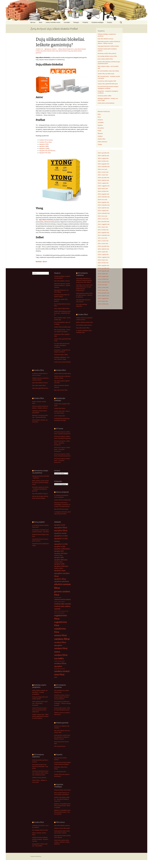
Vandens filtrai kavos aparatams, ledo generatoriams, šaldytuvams (39, 709)
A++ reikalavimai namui (60, 771)
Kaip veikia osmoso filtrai (82, 328)
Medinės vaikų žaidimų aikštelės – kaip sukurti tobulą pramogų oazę (62, 799)
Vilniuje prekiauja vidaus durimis (62, 790)
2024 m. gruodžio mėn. (103, 177)
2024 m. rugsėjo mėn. (103, 183)
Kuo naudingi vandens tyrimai (84, 325)
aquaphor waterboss (61, 581)
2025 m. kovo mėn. (102, 169)
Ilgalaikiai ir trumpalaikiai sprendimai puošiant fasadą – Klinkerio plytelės (62, 805)
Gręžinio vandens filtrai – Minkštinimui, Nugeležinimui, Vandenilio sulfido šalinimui (40, 716)
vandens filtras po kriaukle (59, 668)
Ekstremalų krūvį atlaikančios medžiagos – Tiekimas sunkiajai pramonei (62, 703)
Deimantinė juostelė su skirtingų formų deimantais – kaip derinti (40, 766)
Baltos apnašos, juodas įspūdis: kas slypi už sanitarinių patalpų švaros (40, 482)
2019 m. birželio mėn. (103, 279)
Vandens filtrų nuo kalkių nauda (106, 73)
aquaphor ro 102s (61, 544)
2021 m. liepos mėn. (103, 227)
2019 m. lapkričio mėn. (103, 271)
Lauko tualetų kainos (59, 415)
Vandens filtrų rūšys (45, 142)
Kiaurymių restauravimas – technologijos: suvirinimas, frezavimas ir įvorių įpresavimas (62, 504)
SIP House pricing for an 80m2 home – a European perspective (62, 460)
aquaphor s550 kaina (60, 553)
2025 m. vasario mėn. (103, 172)
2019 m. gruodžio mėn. (103, 268)
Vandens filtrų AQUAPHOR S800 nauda (108, 84)
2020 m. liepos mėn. (103, 260)
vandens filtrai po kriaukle (59, 661)
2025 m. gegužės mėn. (103, 164)
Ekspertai (59, 754)
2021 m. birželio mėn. (103, 230)
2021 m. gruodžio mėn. (103, 221)
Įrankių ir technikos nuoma (53, 22)
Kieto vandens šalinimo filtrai (105, 59)
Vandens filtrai (101, 139)
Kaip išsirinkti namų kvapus (61, 509)
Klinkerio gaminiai (62, 723)
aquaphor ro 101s (61, 536)
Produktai (85, 22)
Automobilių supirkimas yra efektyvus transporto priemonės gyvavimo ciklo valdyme (84, 280)
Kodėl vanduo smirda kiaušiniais (106, 103)
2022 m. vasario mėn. (103, 219)
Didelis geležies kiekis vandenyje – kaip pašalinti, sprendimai (40, 703)
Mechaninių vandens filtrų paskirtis (107, 53)
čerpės (55, 677)
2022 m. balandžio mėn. (104, 213)
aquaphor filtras (60, 530)
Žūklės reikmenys (102, 141)
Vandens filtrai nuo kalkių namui (62, 373)
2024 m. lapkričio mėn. (103, 180)
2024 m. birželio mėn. (103, 191)
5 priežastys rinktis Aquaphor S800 (107, 81)
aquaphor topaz (60, 570)
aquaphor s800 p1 (58, 562)
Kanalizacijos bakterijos (59, 399)
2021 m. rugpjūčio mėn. (104, 224)
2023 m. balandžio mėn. (104, 205)
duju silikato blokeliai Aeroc (67, 49)
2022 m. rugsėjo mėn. (103, 210)
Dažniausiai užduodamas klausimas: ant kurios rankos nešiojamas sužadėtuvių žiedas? (40, 773)
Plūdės (99, 130)
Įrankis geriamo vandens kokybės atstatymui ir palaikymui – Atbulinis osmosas (62, 737)
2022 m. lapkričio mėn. (103, 208)
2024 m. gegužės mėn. (103, 194)
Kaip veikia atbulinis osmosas (105, 39)
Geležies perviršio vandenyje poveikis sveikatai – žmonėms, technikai (40, 839)
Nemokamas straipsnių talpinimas (40, 471)
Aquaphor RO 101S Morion (47, 150)
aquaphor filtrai (60, 527)
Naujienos (48, 49)
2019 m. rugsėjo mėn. (103, 276)
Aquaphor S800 (43, 146)
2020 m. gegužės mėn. (103, 265)
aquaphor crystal (59, 525)
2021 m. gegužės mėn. (103, 232)
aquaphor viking (60, 579)
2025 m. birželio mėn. (103, 161)
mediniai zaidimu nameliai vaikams (61, 611)
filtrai (57, 588)
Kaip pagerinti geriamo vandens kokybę (108, 46)
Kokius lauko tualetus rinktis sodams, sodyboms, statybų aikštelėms (62, 842)
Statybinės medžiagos (97, 22)
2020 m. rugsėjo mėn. (103, 254)
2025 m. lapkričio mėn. (103, 155)
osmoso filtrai (60, 635)
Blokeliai (39, 261)
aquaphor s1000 (59, 564)
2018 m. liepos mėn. (103, 301)
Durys (99, 117)
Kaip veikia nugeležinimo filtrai (40, 388)
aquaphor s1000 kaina (61, 566)
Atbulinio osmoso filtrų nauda (62, 828)
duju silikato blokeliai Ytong (63, 51)
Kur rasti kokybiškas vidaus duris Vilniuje (108, 71)
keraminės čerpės (57, 597)
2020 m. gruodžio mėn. (103, 246)
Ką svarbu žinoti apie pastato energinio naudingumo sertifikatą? (62, 345)
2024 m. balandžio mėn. (104, 197)
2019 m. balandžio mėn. (104, 282)
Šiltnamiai (100, 133)
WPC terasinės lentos (59, 746)
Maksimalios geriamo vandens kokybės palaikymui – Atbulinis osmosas (62, 285)
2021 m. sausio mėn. (103, 243)
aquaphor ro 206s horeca (62, 549)
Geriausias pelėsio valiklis (104, 95)
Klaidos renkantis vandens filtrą (84, 322)
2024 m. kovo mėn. (102, 199)
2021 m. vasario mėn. (103, 241)
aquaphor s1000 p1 (58, 568)
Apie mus (32, 22)
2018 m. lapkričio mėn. (103, 295)
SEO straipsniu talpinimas (82, 274)
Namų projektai (39, 522)
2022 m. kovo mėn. (102, 216)
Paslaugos (76, 22)
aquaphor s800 (59, 557)
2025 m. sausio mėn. (103, 175)
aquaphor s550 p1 (58, 555)
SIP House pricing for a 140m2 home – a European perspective (62, 443)
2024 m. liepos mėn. (103, 188)
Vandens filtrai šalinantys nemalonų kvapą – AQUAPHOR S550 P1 (62, 313)
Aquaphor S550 (43, 144)
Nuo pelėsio (101, 128)
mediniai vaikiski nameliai (59, 601)
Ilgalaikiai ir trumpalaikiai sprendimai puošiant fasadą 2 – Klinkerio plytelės (62, 812)
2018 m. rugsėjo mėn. (103, 298)
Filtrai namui (60, 822)
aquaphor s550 (59, 551)
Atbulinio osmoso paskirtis (39, 777)
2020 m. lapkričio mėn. (103, 249)
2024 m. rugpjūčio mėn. (104, 186)
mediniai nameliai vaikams (62, 599)
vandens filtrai (62, 639)
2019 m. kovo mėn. (102, 284)
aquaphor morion (60, 533)
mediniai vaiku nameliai (62, 604)
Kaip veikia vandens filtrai (39, 385)
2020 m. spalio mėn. (103, 251)
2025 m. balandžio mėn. (104, 166)
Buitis (40, 22)
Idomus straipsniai (62, 492)
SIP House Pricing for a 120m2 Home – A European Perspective (62, 449)
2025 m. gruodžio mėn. (103, 153)
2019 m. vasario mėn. (103, 287)
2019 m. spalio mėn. (103, 273)
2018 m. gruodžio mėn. (103, 293)
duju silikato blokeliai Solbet (48, 51)
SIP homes (59, 428)
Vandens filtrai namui (45, 140)
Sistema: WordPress (35, 856)
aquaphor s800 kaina (60, 560)
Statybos (109, 22)
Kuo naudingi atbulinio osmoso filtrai (107, 56)
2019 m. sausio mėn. (103, 290)
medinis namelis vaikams (59, 613)
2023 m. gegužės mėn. (103, 202)
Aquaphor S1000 (44, 148)
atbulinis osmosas (62, 584)
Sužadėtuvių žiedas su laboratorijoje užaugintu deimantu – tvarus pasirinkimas (62, 697)
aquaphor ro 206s (59, 546)
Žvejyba (100, 144)
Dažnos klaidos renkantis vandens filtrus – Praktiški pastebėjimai (40, 692)
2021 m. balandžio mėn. (104, 235)
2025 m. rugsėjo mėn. (103, 158)
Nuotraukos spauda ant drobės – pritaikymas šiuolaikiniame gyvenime (40, 489)
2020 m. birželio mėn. (103, 262)
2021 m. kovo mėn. (102, 238)
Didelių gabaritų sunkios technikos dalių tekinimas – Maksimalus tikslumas (84, 295)
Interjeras (100, 119)
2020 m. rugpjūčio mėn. (104, 257)
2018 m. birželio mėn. (103, 304)
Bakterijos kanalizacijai (104, 111)
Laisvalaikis (67, 22)
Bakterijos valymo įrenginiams (39, 686)
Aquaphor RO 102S (44, 153)
